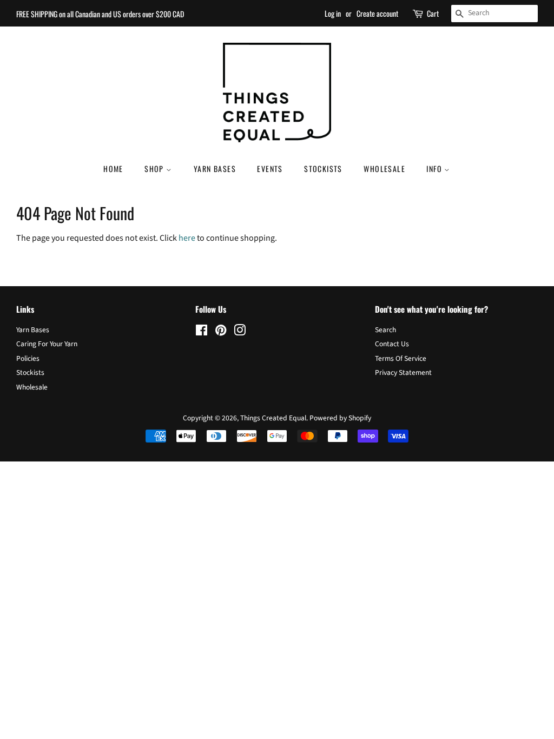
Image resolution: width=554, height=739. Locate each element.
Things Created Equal (273, 418)
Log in (333, 13)
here (187, 238)
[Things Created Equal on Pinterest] (221, 332)
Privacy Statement (403, 372)
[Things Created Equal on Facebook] (201, 332)
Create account (377, 13)
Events (269, 168)
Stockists (323, 168)
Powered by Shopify (340, 418)
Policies (27, 358)
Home (113, 168)
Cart (433, 13)
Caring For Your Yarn (46, 344)
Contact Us (392, 344)
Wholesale (384, 168)
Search (385, 330)
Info (435, 168)
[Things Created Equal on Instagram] (240, 332)
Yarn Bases (215, 168)
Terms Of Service (400, 358)
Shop (155, 168)
